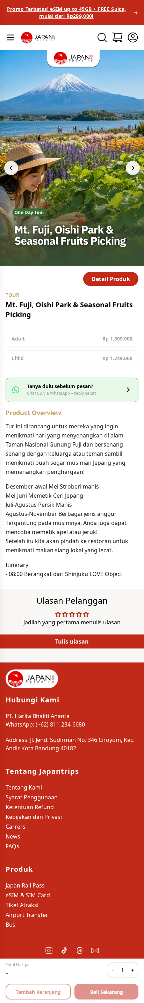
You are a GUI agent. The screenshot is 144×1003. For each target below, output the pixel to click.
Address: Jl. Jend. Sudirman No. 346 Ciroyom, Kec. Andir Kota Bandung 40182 (70, 744)
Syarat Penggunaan (32, 797)
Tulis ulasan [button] (72, 641)
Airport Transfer (27, 915)
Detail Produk (111, 279)
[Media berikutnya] (133, 168)
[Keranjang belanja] (117, 37)
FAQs (12, 846)
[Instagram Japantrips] (49, 950)
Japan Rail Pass (25, 885)
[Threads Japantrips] (79, 950)
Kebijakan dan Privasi (34, 817)
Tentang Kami (24, 787)
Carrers (16, 826)
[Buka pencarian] (102, 37)
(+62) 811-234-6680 (60, 724)
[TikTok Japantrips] (64, 950)
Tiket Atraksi (22, 905)
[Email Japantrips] (95, 950)
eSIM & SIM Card (28, 895)
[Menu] (10, 37)
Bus (10, 924)
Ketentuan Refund (30, 807)
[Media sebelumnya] (11, 168)
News (13, 836)
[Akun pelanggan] (132, 37)
